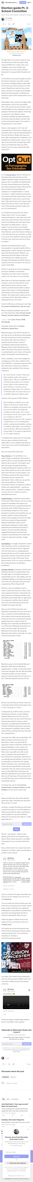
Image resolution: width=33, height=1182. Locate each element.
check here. (8, 899)
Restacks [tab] (13, 1077)
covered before (11, 175)
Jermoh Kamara (6, 498)
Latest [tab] (8, 1099)
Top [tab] (3, 1099)
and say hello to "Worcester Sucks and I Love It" (15, 1122)
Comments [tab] (5, 1077)
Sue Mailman (5, 544)
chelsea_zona (7, 924)
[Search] (30, 1099)
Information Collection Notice (19, 1049)
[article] (16, 1110)
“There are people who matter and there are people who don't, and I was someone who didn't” (14, 1110)
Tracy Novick (5, 456)
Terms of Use (25, 1048)
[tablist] (9, 1077)
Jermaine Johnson (7, 569)
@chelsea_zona (16, 55)
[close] (27, 1129)
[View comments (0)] (9, 24)
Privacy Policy (22, 1170)
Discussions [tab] (15, 1099)
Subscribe (23, 2)
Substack (7, 1178)
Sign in (29, 2)
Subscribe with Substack (18, 1163)
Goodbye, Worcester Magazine (12, 1120)
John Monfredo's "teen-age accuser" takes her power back (15, 1105)
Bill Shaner (9, 18)
